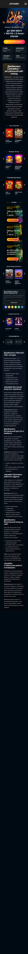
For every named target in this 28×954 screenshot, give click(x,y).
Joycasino (14, 4)
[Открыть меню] (25, 4)
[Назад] (3, 132)
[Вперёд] (24, 132)
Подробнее (14, 302)
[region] (14, 138)
